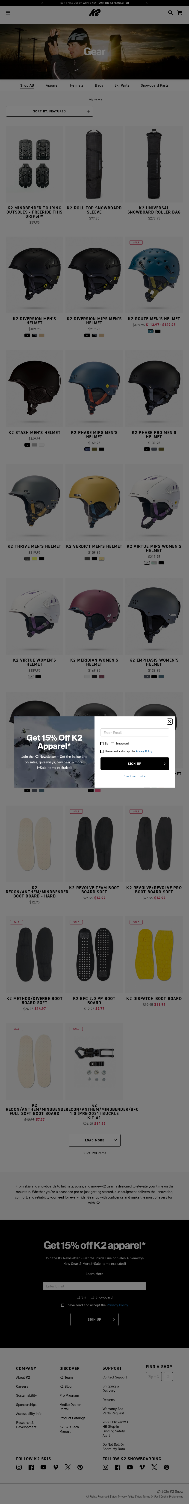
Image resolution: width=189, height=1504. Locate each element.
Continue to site (135, 776)
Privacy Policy (144, 751)
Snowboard (122, 743)
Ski (107, 743)
